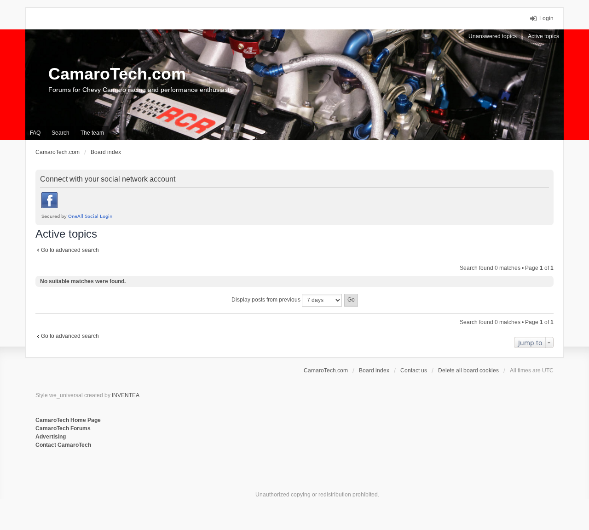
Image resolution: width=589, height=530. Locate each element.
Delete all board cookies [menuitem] (468, 370)
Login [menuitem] (546, 18)
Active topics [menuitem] (543, 36)
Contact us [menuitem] (413, 370)
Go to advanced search (70, 250)
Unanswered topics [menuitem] (492, 36)
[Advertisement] (147, 479)
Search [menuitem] (60, 133)
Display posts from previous (266, 299)
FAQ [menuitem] (35, 133)
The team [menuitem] (92, 133)
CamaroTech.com (117, 73)
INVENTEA (125, 395)
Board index (374, 370)
